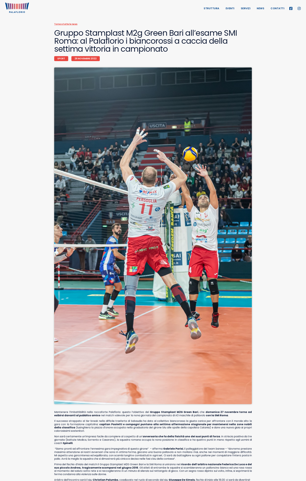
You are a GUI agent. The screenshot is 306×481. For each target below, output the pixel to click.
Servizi (246, 8)
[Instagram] (299, 8)
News (260, 8)
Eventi (230, 8)
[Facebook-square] (291, 8)
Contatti (277, 8)
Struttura (211, 8)
